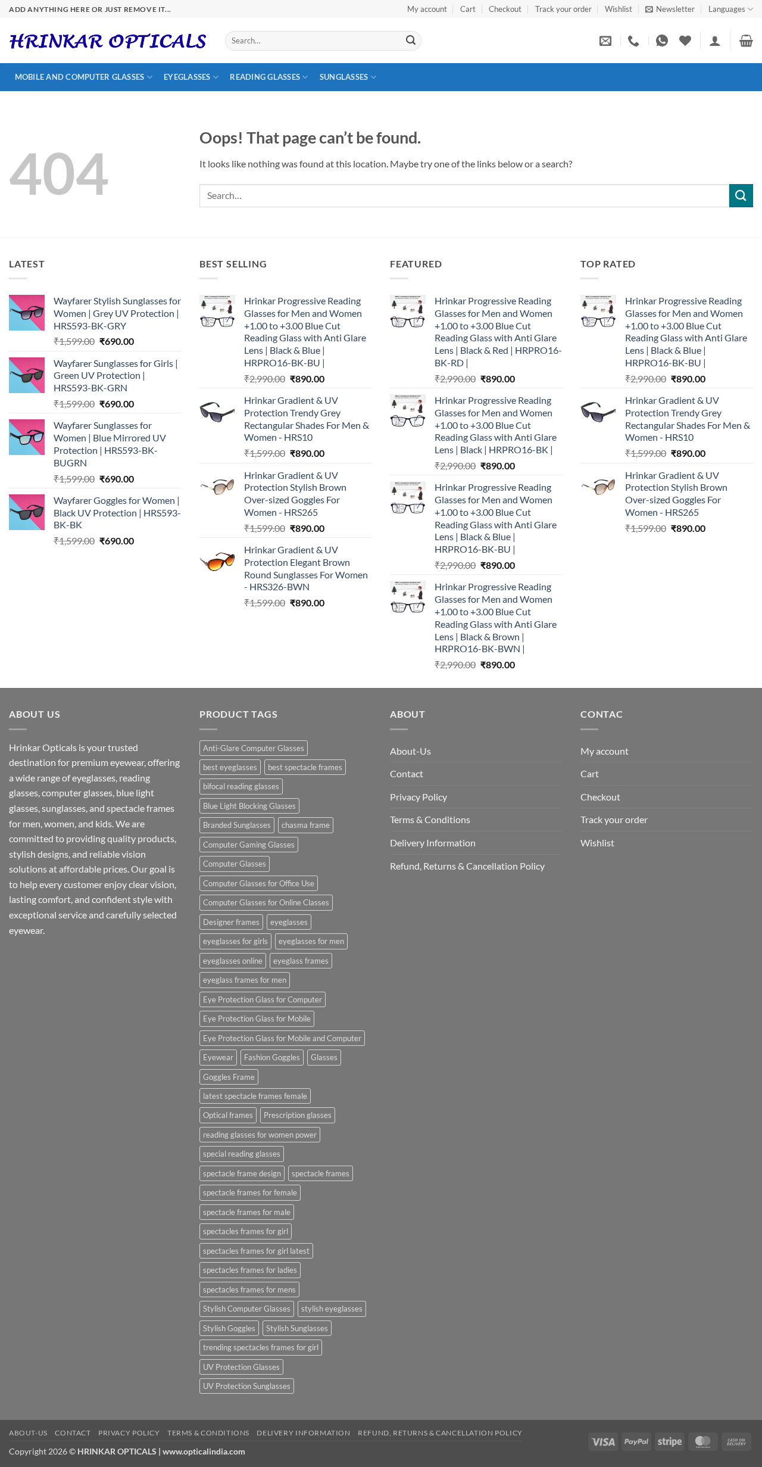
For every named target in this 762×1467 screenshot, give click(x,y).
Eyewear (218, 1057)
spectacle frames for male (247, 1212)
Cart (468, 9)
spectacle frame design (242, 1173)
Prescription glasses (298, 1115)
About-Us (410, 750)
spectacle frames (320, 1173)
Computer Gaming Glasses (249, 844)
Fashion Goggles (272, 1057)
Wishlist (618, 9)
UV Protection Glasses (241, 1367)
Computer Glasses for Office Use (258, 883)
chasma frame (306, 825)
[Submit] (411, 41)
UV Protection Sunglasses (247, 1386)
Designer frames (231, 922)
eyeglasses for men (311, 941)
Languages (726, 9)
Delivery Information (433, 842)
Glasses (324, 1057)
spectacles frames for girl (245, 1231)
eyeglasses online (233, 960)
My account (427, 9)
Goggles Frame (229, 1077)
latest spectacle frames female (255, 1096)
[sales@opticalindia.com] (606, 40)
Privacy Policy (418, 796)
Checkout (505, 9)
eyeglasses (289, 922)
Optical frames (228, 1115)
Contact (406, 773)
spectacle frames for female (250, 1192)
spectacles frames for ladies (250, 1270)
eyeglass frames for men (244, 980)
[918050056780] (663, 40)
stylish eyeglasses (332, 1308)
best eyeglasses (230, 767)
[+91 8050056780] (634, 40)
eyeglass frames (301, 960)
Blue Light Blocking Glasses (249, 806)
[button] (670, 9)
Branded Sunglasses (237, 825)
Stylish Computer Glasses (247, 1308)
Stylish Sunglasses (297, 1328)
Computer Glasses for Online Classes (266, 902)
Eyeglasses (187, 77)
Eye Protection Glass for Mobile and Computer (282, 1038)
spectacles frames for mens (249, 1289)
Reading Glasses (265, 77)
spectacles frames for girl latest (256, 1251)
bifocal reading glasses (241, 786)
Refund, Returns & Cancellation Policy (467, 865)
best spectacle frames (305, 767)
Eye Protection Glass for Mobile (257, 1018)
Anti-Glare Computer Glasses (253, 748)
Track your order (563, 9)
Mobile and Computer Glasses (80, 77)
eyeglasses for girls (235, 941)
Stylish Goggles (229, 1328)
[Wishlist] (685, 40)
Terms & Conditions (430, 819)
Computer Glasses (234, 863)
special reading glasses (241, 1153)
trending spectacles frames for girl (260, 1347)
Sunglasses (344, 77)
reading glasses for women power (260, 1134)
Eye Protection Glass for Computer (262, 999)
